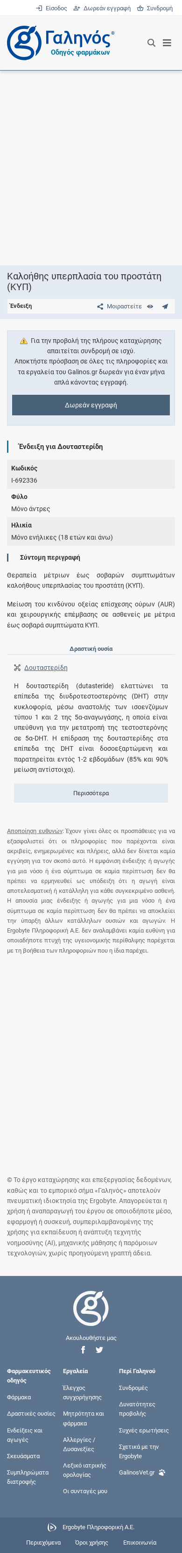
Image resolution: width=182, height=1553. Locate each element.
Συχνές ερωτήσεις (144, 1429)
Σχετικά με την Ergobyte (139, 1451)
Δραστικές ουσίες (31, 1413)
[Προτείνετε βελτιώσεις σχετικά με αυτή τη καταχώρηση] (165, 306)
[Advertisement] (91, 168)
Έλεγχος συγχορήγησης (82, 1392)
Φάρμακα (19, 1397)
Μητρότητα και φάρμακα (83, 1418)
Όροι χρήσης (91, 1542)
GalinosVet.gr (136, 1472)
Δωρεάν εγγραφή (106, 8)
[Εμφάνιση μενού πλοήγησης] (167, 43)
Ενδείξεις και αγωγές (24, 1434)
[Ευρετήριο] (150, 306)
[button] (83, 1350)
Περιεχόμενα (43, 1542)
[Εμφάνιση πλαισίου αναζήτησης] (151, 43)
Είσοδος (55, 8)
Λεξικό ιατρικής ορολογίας (84, 1470)
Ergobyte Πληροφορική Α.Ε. (98, 1527)
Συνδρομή (158, 8)
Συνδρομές (133, 1387)
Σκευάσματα (23, 1456)
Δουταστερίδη (46, 667)
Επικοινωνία (139, 1542)
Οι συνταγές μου (85, 1491)
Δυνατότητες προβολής (137, 1409)
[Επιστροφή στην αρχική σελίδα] (91, 1316)
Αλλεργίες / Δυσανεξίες (79, 1444)
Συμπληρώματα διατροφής (28, 1477)
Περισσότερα (91, 793)
